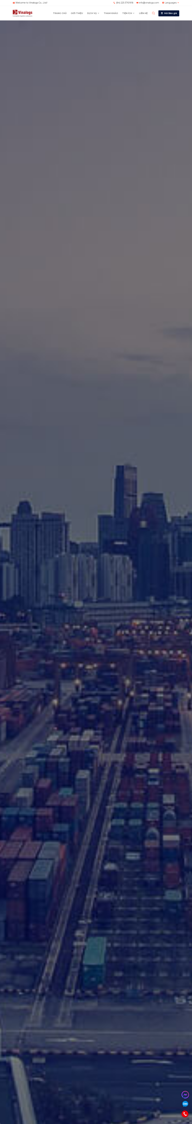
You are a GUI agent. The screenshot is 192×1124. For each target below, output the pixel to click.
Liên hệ (143, 13)
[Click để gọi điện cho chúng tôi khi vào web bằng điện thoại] (185, 1113)
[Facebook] (185, 1094)
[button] (168, 13)
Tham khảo (111, 13)
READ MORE (26, 577)
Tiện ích (127, 13)
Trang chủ (60, 13)
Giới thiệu (77, 13)
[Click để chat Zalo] (185, 1103)
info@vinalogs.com (149, 2)
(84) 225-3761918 (124, 2)
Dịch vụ (92, 13)
